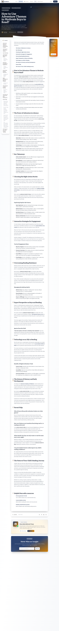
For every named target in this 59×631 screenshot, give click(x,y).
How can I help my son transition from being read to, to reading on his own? (6, 110)
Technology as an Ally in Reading (5, 86)
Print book (26, 1)
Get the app (41, 1)
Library (21, 1)
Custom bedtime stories (21, 500)
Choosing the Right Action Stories (5, 55)
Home (16, 1)
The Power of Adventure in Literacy (5, 50)
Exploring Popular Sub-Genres (6, 59)
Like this (15, 514)
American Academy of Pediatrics (27, 383)
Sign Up (55, 1)
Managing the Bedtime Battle (6, 75)
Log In (51, 1)
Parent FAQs (5, 99)
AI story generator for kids (21, 495)
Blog (35, 1)
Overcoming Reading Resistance (5, 71)
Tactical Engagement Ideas (6, 67)
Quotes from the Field (6, 83)
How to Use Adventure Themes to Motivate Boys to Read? (5, 45)
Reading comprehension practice (23, 504)
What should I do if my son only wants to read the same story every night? (6, 118)
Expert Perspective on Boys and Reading (5, 80)
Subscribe (37, 548)
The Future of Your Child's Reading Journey (5, 131)
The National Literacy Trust (37, 314)
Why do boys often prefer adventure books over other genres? (6, 103)
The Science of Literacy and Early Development (5, 96)
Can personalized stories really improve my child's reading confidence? (6, 125)
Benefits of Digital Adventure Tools (5, 91)
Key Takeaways (19, 50)
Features (31, 1)
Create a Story (53, 54)
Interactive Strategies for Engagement (5, 63)
